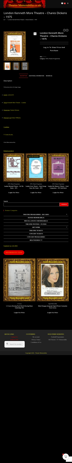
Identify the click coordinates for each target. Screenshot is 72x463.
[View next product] (67, 30)
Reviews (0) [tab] (49, 76)
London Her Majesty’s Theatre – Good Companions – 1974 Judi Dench (58, 187)
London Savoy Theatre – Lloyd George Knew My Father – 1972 (36, 187)
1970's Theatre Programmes (52, 58)
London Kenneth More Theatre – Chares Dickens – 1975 (22, 19)
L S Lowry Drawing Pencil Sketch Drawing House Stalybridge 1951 (19, 307)
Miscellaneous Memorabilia (36, 221)
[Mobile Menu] (67, 3)
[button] (35, 33)
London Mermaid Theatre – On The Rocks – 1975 (13, 187)
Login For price (13, 192)
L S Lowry (19, 303)
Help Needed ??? (36, 240)
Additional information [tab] (36, 76)
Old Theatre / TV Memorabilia (57, 339)
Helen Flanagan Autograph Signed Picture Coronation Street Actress (52, 307)
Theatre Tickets (36, 230)
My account (36, 337)
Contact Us (14, 337)
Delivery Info (14, 339)
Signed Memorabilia (36, 217)
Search (6, 201)
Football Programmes (57, 337)
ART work (36, 227)
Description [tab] (23, 76)
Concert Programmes (36, 237)
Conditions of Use (36, 342)
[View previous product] (64, 30)
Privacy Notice (36, 339)
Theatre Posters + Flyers (36, 224)
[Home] (4, 19)
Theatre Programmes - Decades (36, 214)
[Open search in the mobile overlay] (14, 344)
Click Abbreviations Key (9, 142)
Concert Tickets (36, 233)
